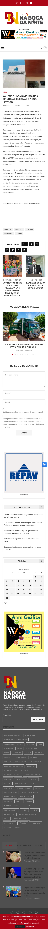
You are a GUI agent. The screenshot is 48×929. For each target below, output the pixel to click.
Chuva (6, 753)
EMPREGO (7, 779)
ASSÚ (40, 744)
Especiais (33, 779)
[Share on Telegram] (12, 250)
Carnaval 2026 (31, 748)
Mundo (29, 801)
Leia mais (30, 926)
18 (13, 590)
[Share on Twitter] (37, 244)
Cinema (28, 753)
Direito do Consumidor (13, 766)
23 (41, 590)
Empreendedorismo (32, 775)
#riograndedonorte (12, 735)
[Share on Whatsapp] (7, 250)
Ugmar (17, 827)
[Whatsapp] (17, 3)
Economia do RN (10, 770)
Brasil (19, 748)
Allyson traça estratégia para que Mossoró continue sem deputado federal (34, 892)
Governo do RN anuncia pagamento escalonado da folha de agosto (34, 855)
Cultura (7, 761)
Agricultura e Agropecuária (15, 739)
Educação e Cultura (12, 775)
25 (13, 594)
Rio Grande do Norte (27, 814)
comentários (24, 845)
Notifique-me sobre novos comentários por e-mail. (23, 412)
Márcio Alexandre (11, 805)
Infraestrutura (10, 792)
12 (18, 585)
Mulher (19, 801)
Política (34, 810)
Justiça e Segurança (30, 792)
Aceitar (20, 926)
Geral (33, 783)
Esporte (7, 783)
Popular (38, 845)
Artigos (30, 744)
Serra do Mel (9, 823)
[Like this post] (25, 244)
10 (7, 585)
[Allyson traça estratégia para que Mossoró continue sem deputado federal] (13, 891)
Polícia (24, 810)
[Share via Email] (24, 250)
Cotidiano (34, 757)
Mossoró (8, 801)
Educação (25, 770)
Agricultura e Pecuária (13, 744)
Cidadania (17, 753)
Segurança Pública (20, 819)
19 (18, 590)
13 (24, 585)
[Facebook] (23, 3)
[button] (5, 333)
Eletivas (29, 229)
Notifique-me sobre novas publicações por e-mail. (23, 419)
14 (30, 585)
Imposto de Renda (24, 788)
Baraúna (7, 229)
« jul (5, 603)
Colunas (38, 753)
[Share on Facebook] (31, 244)
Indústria (39, 788)
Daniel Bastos (20, 761)
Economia (31, 766)
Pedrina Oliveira (10, 810)
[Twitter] (27, 3)
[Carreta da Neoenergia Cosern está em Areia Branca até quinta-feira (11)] (24, 326)
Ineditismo (8, 234)
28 (30, 594)
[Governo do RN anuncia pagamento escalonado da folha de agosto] (13, 856)
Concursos (21, 757)
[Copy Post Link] (18, 250)
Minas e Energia (26, 797)
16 (41, 585)
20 (24, 590)
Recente (10, 845)
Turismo (7, 827)
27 (24, 594)
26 (18, 594)
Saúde (19, 234)
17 (7, 590)
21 (30, 590)
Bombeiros (8, 748)
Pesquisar (7, 715)
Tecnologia (35, 823)
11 (13, 585)
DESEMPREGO (36, 761)
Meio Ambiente (9, 797)
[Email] (31, 3)
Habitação (8, 788)
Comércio (8, 757)
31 (7, 598)
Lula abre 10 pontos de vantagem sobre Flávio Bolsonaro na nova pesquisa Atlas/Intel (34, 873)
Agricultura (30, 735)
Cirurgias (18, 229)
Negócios (27, 805)
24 (7, 594)
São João (22, 823)
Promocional (9, 814)
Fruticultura (20, 783)
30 (41, 594)
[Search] (40, 47)
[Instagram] (20, 3)
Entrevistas (20, 779)
